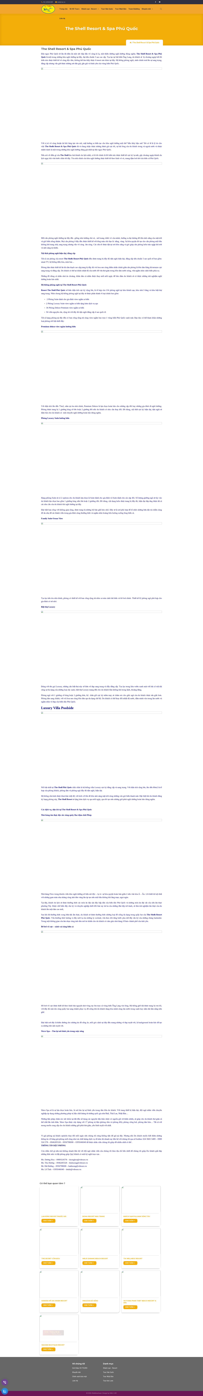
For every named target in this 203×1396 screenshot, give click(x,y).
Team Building (134, 9)
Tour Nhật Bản (120, 9)
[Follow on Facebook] (155, 2)
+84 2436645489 (48, 2)
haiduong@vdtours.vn (77, 1166)
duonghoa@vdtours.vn (78, 1160)
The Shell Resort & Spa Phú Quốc (146, 43)
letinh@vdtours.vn (73, 1169)
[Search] (161, 9)
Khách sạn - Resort (89, 9)
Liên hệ (62, 18)
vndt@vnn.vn (61, 2)
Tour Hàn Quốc (107, 9)
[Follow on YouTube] (159, 2)
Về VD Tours (74, 9)
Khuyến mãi (146, 9)
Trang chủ (63, 9)
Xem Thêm (47, 1221)
